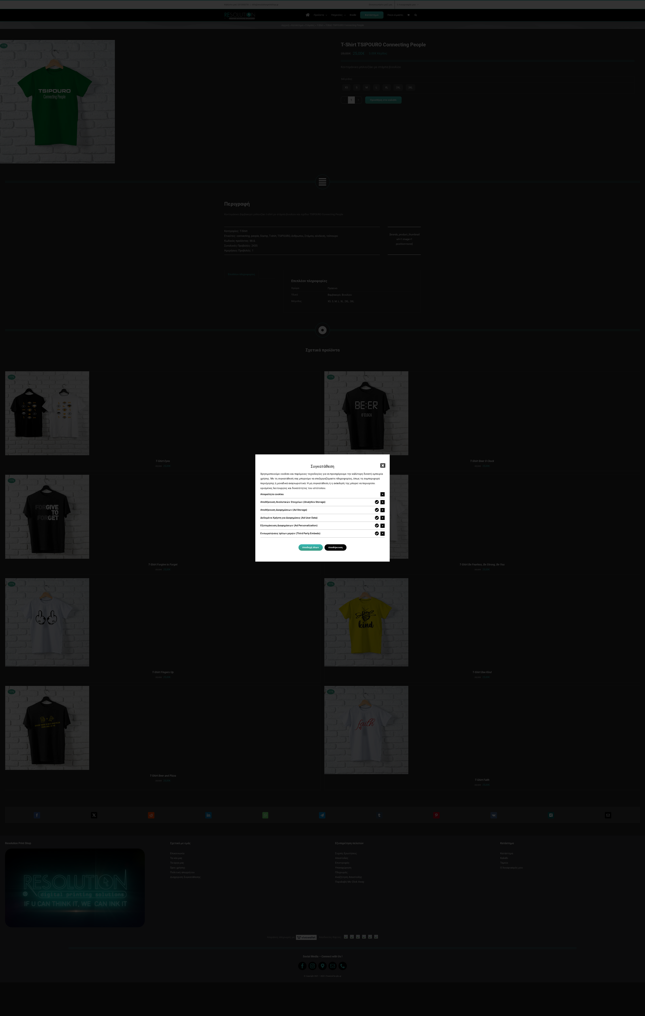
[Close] (382, 465)
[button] (322, 494)
